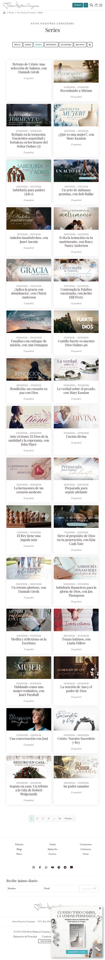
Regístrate (87, 889)
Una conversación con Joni (29, 739)
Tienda (52, 844)
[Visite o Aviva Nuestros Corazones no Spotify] (59, 867)
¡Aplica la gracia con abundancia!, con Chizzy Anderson (29, 293)
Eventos (52, 854)
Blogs (19, 849)
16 (60, 818)
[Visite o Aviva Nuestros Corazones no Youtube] (52, 867)
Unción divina (76, 437)
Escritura (66, 44)
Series (38, 44)
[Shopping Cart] (96, 5)
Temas (28, 44)
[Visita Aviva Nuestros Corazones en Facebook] (40, 867)
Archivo (80, 44)
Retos (19, 854)
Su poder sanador (76, 786)
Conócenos (86, 849)
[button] (100, 5)
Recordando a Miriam (76, 91)
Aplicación (52, 849)
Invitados (51, 44)
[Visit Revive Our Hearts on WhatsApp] (46, 867)
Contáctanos (86, 844)
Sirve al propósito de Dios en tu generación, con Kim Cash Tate (76, 540)
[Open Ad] (76, 931)
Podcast (11, 12)
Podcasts (19, 844)
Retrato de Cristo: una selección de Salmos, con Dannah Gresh (29, 68)
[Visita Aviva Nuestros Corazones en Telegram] (65, 867)
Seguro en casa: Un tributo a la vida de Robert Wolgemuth (29, 790)
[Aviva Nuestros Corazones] (21, 5)
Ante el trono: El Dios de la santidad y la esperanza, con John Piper (28, 440)
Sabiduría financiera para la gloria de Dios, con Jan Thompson (76, 591)
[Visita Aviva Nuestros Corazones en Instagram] (33, 867)
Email (47, 888)
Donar (77, 5)
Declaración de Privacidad (25, 936)
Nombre (12, 888)
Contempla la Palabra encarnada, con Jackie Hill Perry (76, 293)
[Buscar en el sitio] (91, 5)
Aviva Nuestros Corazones (26, 12)
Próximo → (69, 818)
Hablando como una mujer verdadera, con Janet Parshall (28, 691)
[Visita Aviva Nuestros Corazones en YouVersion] (71, 867)
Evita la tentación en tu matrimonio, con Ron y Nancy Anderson (76, 242)
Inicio (17, 44)
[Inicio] (4, 13)
